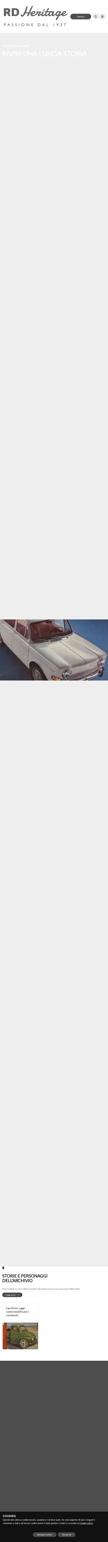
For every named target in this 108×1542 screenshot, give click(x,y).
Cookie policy (86, 1523)
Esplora (80, 16)
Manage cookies (44, 1535)
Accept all (66, 1535)
